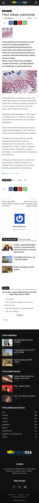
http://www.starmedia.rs (19, 229)
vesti (25, 180)
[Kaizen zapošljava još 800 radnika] (7, 269)
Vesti (10, 8)
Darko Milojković (9, 18)
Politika (5, 250)
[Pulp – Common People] (7, 388)
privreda (19, 180)
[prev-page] (3, 277)
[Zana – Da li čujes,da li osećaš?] (7, 398)
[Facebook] (11, 23)
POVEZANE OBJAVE (9, 239)
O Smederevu (11, 495)
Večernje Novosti (13, 173)
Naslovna (4, 8)
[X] (15, 23)
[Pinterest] (20, 23)
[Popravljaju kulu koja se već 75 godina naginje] (7, 259)
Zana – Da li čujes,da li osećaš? (24, 396)
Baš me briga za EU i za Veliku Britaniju (19, 308)
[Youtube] (25, 487)
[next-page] (6, 277)
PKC (14, 180)
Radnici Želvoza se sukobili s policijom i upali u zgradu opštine (28, 204)
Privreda (16, 8)
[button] (3, 3)
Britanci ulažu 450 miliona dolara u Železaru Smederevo (10, 204)
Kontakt (27, 495)
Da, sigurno (10, 299)
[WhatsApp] (25, 23)
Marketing (20, 495)
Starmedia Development (19, 497)
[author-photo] (20, 223)
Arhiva (5, 320)
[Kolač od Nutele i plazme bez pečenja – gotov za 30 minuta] (7, 378)
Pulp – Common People (22, 386)
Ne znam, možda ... (12, 311)
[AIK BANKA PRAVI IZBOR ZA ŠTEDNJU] (7, 342)
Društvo (5, 262)
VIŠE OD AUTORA (24, 239)
